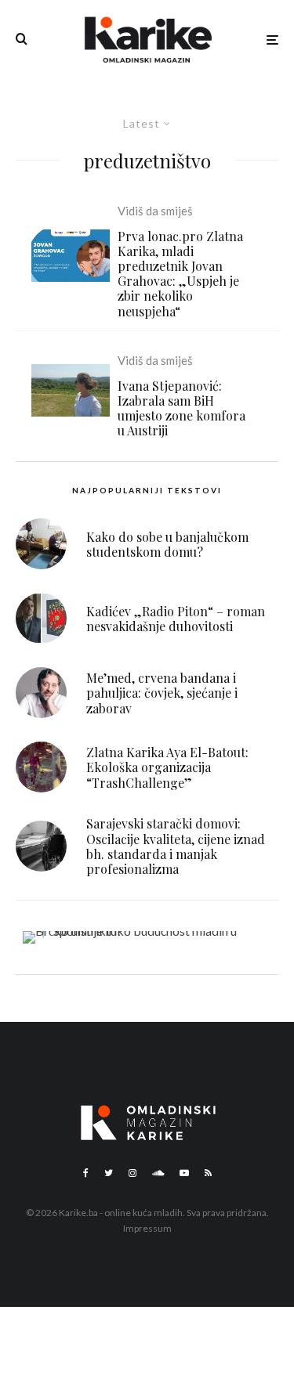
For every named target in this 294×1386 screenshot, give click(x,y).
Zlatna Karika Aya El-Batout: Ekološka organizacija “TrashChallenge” (167, 767)
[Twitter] (108, 1173)
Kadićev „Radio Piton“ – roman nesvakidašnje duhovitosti (175, 618)
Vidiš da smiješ (155, 211)
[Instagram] (132, 1173)
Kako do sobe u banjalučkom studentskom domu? (167, 544)
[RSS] (208, 1173)
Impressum (147, 1228)
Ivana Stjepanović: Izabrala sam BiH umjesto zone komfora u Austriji (181, 408)
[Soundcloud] (158, 1173)
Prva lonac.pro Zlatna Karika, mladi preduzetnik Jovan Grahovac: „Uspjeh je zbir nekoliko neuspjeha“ (180, 274)
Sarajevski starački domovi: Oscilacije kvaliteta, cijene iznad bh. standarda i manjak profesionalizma (175, 846)
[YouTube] (184, 1173)
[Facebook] (85, 1173)
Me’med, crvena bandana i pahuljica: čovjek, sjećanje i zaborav (162, 693)
